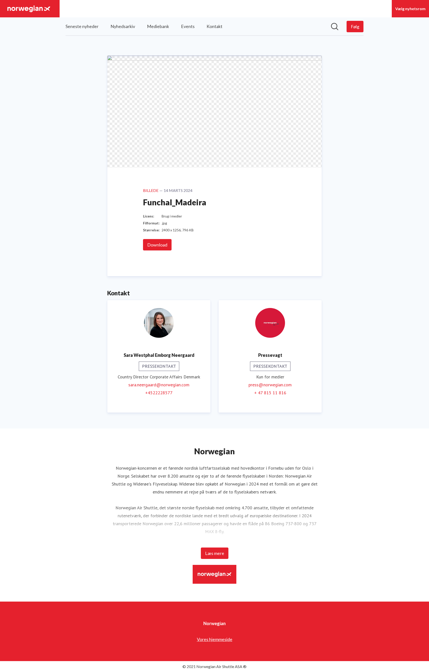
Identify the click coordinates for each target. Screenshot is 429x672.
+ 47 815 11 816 (270, 393)
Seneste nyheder (82, 26)
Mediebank (158, 26)
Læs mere (214, 553)
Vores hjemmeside (214, 639)
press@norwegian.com (270, 385)
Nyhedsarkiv (122, 26)
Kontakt (214, 26)
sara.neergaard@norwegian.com (158, 385)
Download (157, 244)
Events (188, 26)
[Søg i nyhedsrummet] (335, 27)
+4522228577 (159, 393)
